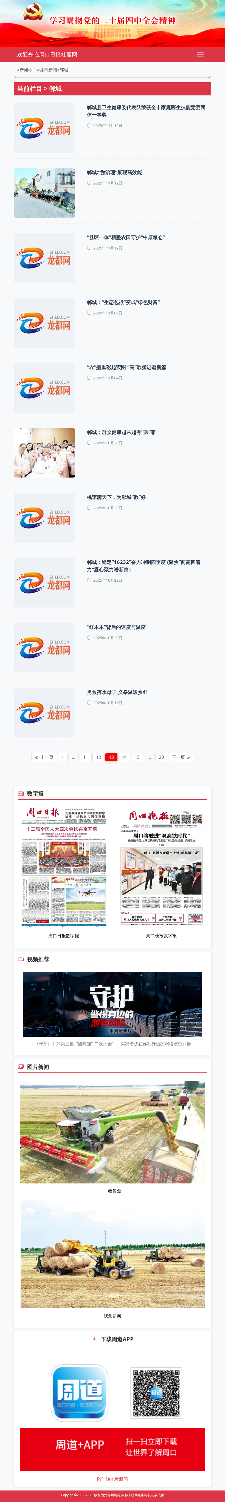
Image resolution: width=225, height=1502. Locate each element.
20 (161, 757)
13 (111, 757)
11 (85, 757)
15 (137, 757)
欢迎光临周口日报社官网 (47, 54)
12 (98, 757)
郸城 (64, 70)
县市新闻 (48, 70)
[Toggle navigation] (200, 54)
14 (124, 757)
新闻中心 (28, 70)
